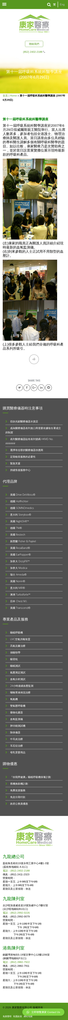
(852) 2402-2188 (32, 51)
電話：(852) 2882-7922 (16, 962)
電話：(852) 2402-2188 (16, 870)
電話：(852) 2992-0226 (16, 912)
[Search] (49, 5)
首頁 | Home (10, 95)
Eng (62, 4)
